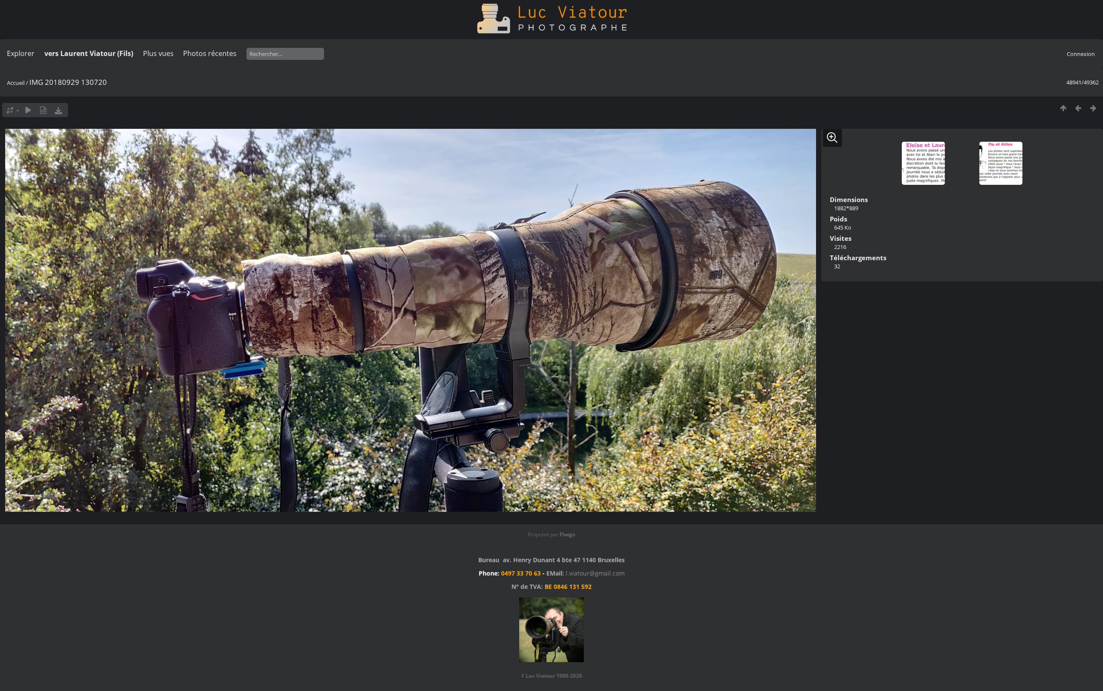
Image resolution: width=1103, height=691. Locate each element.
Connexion (1081, 54)
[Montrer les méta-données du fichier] (43, 110)
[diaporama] (28, 110)
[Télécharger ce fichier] (58, 110)
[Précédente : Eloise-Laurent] (1078, 108)
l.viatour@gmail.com (595, 573)
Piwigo (567, 534)
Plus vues (158, 53)
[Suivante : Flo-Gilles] (1093, 108)
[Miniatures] (1063, 108)
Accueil (16, 83)
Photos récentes (210, 53)
